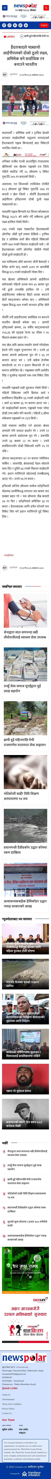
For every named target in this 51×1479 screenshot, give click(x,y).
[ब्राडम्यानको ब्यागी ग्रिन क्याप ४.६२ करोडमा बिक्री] (25, 1114)
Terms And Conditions (11, 1404)
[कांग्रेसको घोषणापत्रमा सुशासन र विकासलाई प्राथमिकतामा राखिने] (25, 1044)
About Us (6, 1395)
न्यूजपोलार (14, 74)
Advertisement (8, 1399)
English (44, 25)
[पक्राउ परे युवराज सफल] (25, 1079)
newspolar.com (21, 1467)
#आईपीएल (8, 555)
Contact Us (7, 1413)
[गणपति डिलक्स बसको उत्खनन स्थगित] (25, 974)
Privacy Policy (8, 1409)
